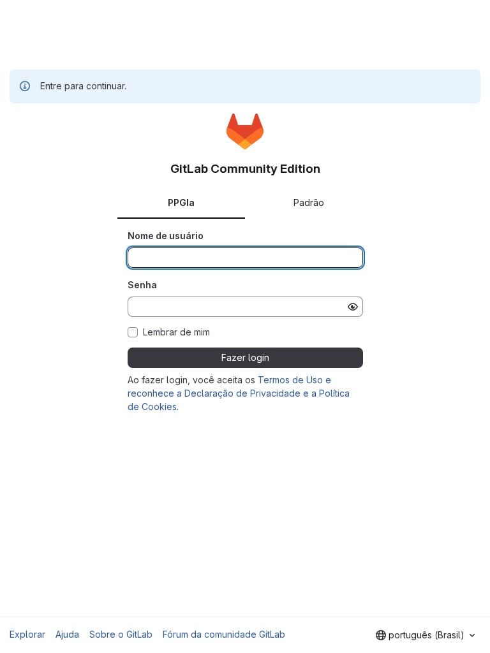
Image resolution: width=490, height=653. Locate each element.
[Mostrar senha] (353, 307)
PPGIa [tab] (181, 202)
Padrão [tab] (308, 202)
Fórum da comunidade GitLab (224, 634)
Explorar (27, 634)
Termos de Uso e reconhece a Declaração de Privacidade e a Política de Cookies (239, 393)
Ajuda (67, 634)
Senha (142, 284)
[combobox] (425, 635)
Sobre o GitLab (120, 634)
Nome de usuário (166, 235)
